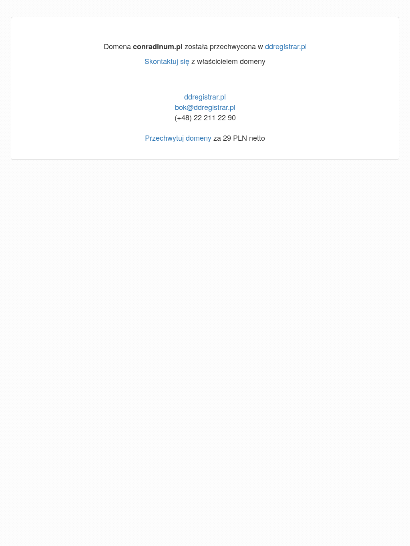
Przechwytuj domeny (178, 137)
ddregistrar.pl (286, 46)
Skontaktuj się (167, 61)
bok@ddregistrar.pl (205, 107)
